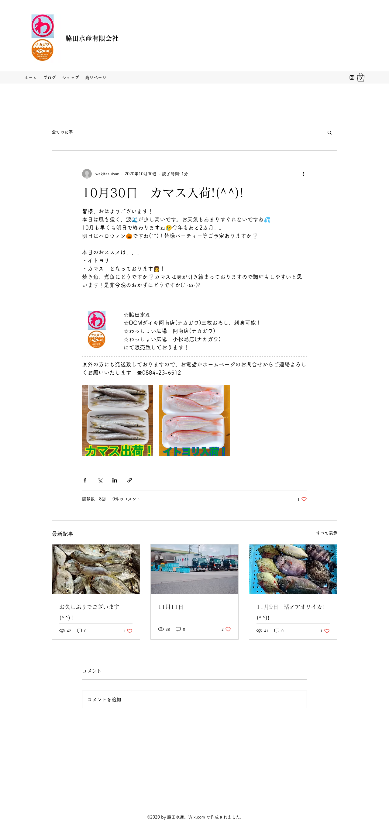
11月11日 (171, 607)
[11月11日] (195, 569)
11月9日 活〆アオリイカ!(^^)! (290, 612)
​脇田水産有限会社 (92, 38)
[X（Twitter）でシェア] (100, 480)
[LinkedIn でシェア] (115, 480)
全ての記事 (62, 132)
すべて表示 (326, 533)
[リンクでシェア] (130, 480)
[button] (360, 77)
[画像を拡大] (117, 420)
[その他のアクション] (303, 173)
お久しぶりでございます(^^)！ (89, 612)
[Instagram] (352, 77)
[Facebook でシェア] (85, 480)
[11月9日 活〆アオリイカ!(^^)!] (293, 569)
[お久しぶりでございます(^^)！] (96, 569)
